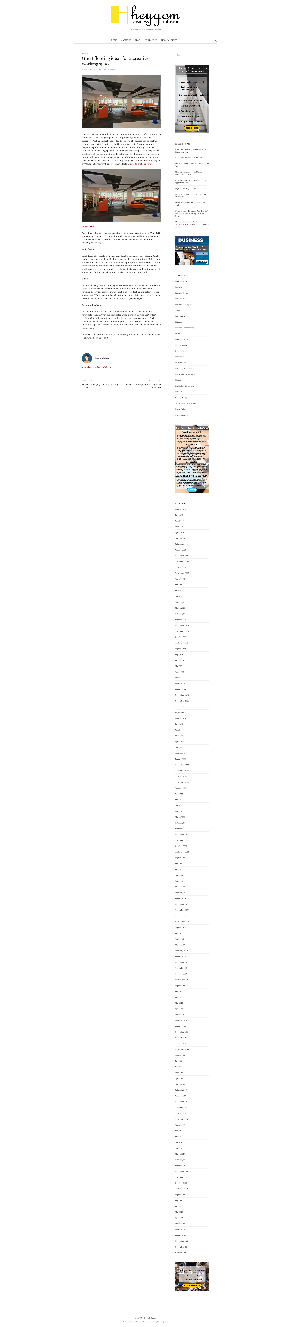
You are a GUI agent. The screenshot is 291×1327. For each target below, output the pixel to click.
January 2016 (180, 1235)
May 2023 (179, 736)
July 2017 (178, 1131)
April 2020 (179, 939)
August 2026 (180, 509)
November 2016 (181, 1177)
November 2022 (182, 770)
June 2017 (179, 1136)
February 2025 (181, 614)
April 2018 (179, 1078)
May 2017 (179, 1142)
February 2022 (181, 823)
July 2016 (178, 1200)
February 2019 (181, 1020)
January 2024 (180, 689)
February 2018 (181, 1090)
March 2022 (180, 817)
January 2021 (180, 898)
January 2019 (180, 1026)
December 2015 (181, 1241)
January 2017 (180, 1165)
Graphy (152, 1322)
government (105, 233)
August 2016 (180, 1194)
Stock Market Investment (186, 403)
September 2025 (182, 573)
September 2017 (182, 1119)
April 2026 (179, 532)
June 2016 (179, 1206)
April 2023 (179, 741)
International (181, 362)
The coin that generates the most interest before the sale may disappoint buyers (192, 224)
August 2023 (180, 718)
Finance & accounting (184, 328)
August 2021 (180, 857)
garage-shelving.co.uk (141, 163)
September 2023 (182, 712)
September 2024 (182, 643)
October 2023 (181, 706)
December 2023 (182, 695)
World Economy (182, 415)
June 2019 (179, 997)
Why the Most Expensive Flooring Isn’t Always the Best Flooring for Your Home (191, 213)
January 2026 (180, 550)
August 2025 (180, 579)
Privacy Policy (169, 40)
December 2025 (182, 555)
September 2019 (182, 979)
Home (114, 40)
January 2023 (180, 759)
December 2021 (181, 834)
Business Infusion (148, 1318)
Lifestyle (178, 380)
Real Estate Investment (185, 386)
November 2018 (181, 1038)
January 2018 (180, 1096)
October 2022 (181, 776)
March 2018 (180, 1084)
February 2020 (181, 950)
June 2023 (179, 730)
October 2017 (181, 1113)
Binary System (181, 281)
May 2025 (179, 596)
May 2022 (179, 805)
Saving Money (181, 397)
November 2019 (182, 968)
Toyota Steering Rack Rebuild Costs (190, 188)
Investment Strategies (185, 374)
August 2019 (180, 985)
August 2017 (180, 1125)
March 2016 (180, 1223)
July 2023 (179, 724)
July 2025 (179, 585)
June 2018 (179, 1067)
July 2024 (179, 654)
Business (179, 287)
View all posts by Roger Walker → (97, 367)
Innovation (179, 357)
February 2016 (181, 1229)
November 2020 (182, 910)
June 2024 (179, 660)
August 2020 (180, 927)
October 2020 (181, 916)
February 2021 (181, 892)
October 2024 (181, 637)
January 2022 (180, 828)
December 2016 (181, 1171)
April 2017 (179, 1148)
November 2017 (181, 1107)
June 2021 (179, 869)
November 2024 (182, 631)
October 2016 (181, 1183)
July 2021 (178, 863)
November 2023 (182, 701)
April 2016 (179, 1218)
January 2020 (180, 956)
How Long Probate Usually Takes (189, 158)
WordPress (136, 1322)
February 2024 (181, 683)
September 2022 (182, 782)
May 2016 (179, 1212)
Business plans (181, 299)
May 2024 (179, 666)
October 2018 (181, 1043)
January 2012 (180, 1253)
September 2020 (182, 921)
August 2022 (180, 788)
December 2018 (181, 1032)
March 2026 (180, 538)
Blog (137, 40)
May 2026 (179, 526)
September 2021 (182, 852)
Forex (177, 333)
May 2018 (179, 1072)
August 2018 (180, 1055)
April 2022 (179, 811)
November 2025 (182, 561)
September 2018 (182, 1049)
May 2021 (179, 875)
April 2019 (179, 1009)
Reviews (85, 53)
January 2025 (180, 619)
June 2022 (179, 799)
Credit (178, 310)
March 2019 (180, 1014)
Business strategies (183, 304)
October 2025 (181, 567)
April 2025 (179, 602)
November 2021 (181, 840)
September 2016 (182, 1189)
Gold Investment (182, 345)
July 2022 (179, 794)
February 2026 (181, 544)
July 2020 (179, 933)
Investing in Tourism (184, 368)
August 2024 (180, 648)
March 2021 (180, 887)
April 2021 (179, 881)
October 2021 (181, 846)
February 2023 (181, 753)
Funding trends (182, 339)
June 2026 (179, 521)
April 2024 (179, 672)
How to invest (181, 351)
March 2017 (180, 1154)
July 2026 (179, 515)
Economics (180, 316)
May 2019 (179, 1003)
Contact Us (150, 40)
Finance (178, 322)
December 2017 (181, 1101)
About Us (126, 40)
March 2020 (180, 945)
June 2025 (179, 590)
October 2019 (181, 974)
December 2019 (181, 962)
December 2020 (182, 904)
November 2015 (181, 1247)
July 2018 (178, 1061)
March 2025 (180, 608)
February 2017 (181, 1160)
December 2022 (182, 765)
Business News (181, 293)
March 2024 (180, 677)
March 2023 (180, 747)
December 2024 (182, 625)
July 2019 (178, 991)
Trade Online (180, 409)
